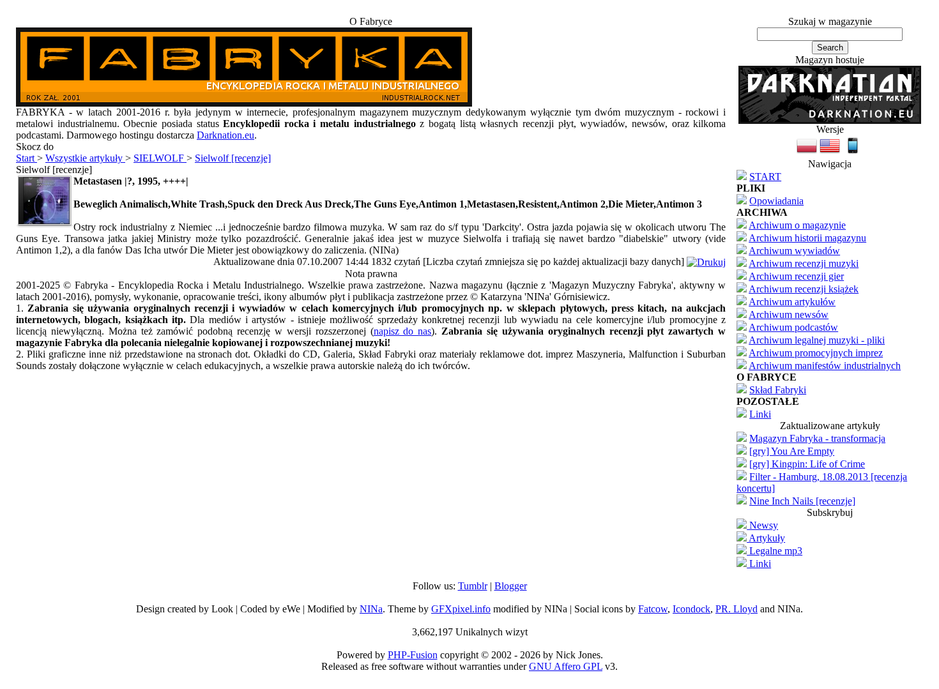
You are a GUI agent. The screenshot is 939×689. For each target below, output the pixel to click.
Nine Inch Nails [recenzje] (802, 501)
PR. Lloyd (736, 608)
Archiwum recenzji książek (804, 289)
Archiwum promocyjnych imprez (816, 352)
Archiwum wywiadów (794, 250)
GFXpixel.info (461, 608)
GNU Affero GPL (565, 666)
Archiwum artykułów (792, 301)
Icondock (691, 608)
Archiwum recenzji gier (796, 276)
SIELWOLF (160, 158)
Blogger (510, 585)
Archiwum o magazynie (797, 225)
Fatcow (653, 608)
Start (26, 158)
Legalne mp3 (774, 550)
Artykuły (766, 538)
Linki (760, 414)
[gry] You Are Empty (791, 451)
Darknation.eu (225, 135)
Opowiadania (776, 200)
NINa (371, 608)
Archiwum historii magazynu (807, 237)
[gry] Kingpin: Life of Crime (807, 463)
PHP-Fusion (413, 654)
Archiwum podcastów (793, 327)
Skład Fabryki (777, 389)
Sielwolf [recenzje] (233, 158)
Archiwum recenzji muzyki (804, 263)
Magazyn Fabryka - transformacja (817, 438)
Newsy (762, 525)
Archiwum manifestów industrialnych (825, 365)
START (765, 176)
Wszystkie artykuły (85, 158)
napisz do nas (403, 331)
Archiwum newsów (788, 314)
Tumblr (472, 585)
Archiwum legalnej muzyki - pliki (817, 340)
